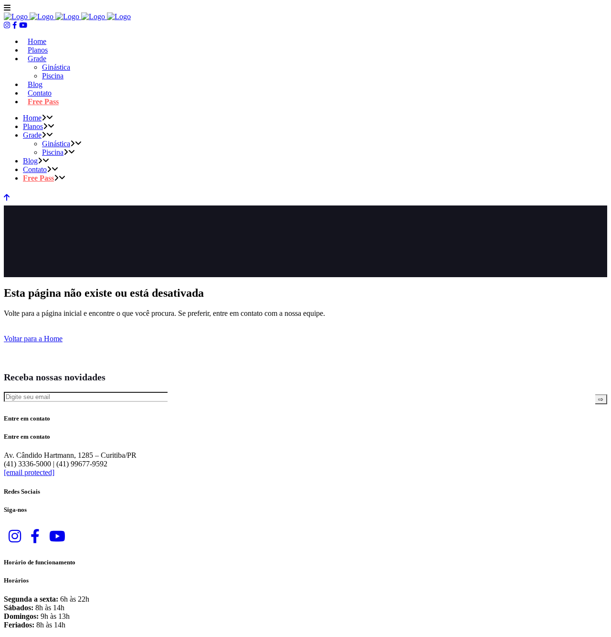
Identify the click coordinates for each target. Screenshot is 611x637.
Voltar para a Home (33, 339)
